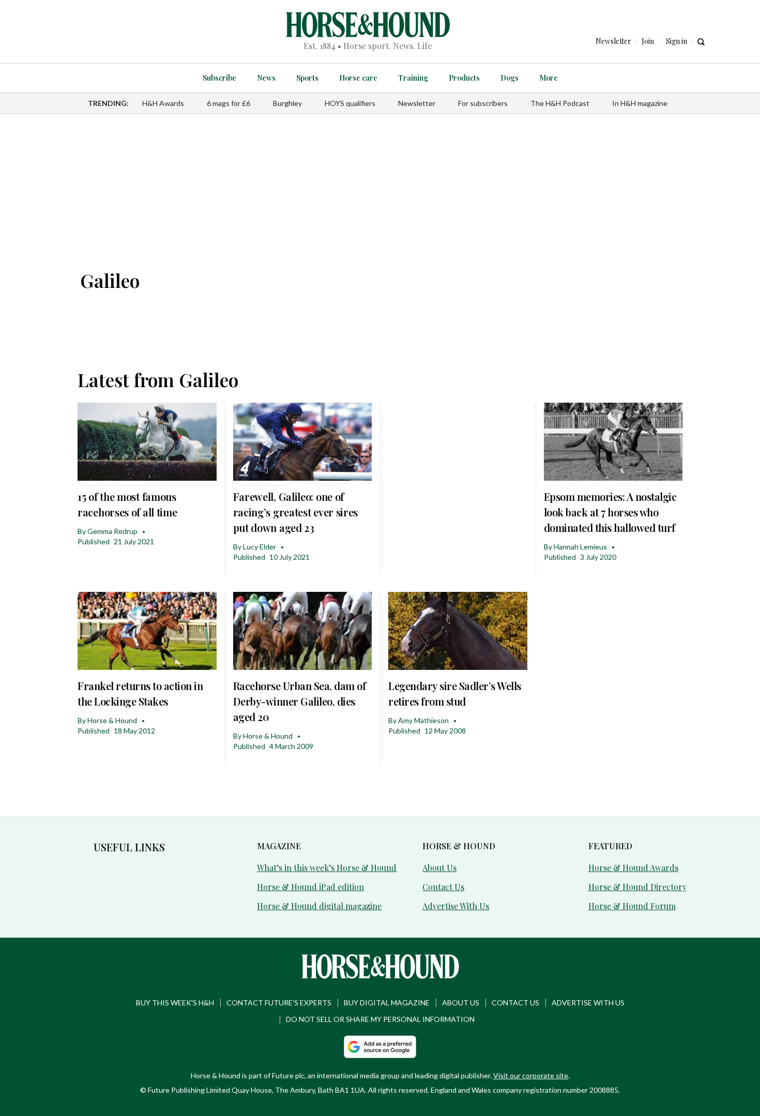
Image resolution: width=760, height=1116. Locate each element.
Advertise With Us (455, 905)
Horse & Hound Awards (633, 867)
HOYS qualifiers (350, 103)
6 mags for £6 (228, 103)
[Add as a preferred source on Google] (380, 1046)
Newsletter (416, 103)
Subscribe (219, 78)
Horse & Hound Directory (637, 886)
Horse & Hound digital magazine (319, 905)
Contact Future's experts (278, 1002)
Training (413, 78)
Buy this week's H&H (175, 1002)
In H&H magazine (639, 103)
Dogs (509, 78)
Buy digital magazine (387, 1002)
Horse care (358, 78)
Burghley (287, 103)
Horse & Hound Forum (632, 905)
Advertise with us (588, 1002)
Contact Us (443, 886)
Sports (307, 78)
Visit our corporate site (530, 1075)
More (548, 78)
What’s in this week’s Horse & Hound (327, 867)
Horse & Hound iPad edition (310, 886)
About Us (439, 867)
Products (464, 78)
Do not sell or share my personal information (380, 1019)
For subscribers (483, 103)
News (266, 78)
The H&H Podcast (559, 103)
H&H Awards (163, 103)
